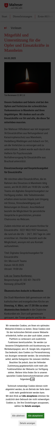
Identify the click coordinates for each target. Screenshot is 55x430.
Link (32, 379)
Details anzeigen (28, 423)
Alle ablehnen (19, 415)
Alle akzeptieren (36, 415)
